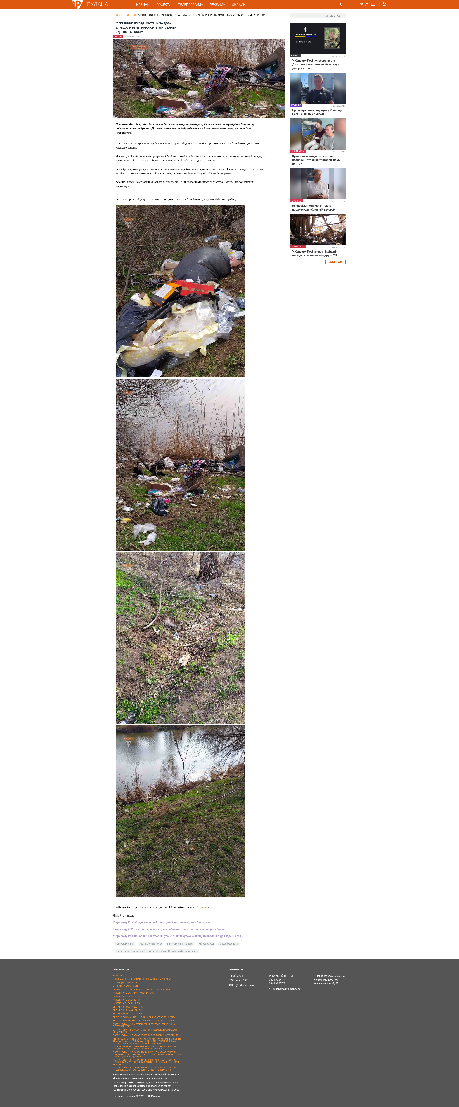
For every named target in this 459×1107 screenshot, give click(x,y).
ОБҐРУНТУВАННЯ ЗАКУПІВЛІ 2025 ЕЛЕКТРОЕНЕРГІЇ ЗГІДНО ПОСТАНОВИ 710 (144, 1025)
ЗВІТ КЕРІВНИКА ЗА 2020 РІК (128, 1010)
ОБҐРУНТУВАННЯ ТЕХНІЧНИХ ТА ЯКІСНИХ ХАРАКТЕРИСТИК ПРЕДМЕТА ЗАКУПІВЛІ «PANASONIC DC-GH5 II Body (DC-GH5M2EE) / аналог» (147, 1062)
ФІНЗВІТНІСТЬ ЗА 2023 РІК (126, 996)
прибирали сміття (125, 944)
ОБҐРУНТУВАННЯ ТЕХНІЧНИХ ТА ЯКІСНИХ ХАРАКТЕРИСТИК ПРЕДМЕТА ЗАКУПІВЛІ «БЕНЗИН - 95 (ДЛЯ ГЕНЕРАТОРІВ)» (144, 1069)
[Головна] (78, 8)
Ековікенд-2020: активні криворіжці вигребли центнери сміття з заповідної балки (169, 929)
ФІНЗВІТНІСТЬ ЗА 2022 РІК (126, 1000)
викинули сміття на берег (180, 944)
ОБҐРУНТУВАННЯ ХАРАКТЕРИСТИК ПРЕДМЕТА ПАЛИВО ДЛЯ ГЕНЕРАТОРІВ (145, 1031)
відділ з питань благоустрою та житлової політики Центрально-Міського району (157, 951)
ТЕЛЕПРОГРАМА (190, 4)
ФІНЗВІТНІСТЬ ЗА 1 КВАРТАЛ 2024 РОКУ (133, 993)
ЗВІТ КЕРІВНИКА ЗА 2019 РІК (128, 1013)
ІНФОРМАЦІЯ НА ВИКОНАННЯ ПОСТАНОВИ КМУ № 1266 (142, 979)
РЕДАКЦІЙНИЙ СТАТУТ (125, 982)
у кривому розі (206, 944)
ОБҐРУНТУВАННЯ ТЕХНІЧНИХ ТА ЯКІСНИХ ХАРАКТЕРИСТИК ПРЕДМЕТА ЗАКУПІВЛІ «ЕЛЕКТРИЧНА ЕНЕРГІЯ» (144, 1047)
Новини (130, 14)
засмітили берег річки (150, 944)
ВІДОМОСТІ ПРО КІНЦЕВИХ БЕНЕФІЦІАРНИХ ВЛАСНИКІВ (142, 989)
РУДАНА (97, 4)
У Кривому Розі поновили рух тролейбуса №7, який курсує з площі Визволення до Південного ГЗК (179, 936)
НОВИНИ (143, 4)
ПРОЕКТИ (164, 4)
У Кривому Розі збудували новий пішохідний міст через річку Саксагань (162, 922)
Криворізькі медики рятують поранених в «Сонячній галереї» (313, 207)
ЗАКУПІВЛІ (118, 975)
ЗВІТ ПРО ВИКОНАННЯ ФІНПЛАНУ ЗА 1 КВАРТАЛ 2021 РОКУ (144, 1017)
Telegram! (201, 907)
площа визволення (229, 944)
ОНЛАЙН (238, 4)
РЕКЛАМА (217, 4)
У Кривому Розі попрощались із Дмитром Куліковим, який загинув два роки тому (315, 64)
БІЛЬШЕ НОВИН (335, 262)
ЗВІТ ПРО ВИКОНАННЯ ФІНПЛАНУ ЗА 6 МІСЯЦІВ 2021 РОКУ (143, 1020)
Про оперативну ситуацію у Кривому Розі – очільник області (317, 112)
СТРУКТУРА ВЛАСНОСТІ (125, 986)
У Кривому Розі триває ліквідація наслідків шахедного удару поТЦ (314, 253)
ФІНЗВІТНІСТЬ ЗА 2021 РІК (126, 1003)
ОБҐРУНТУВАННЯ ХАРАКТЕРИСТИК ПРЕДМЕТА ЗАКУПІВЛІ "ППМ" (147, 1035)
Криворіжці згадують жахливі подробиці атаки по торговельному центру (316, 159)
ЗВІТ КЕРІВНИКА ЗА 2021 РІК (128, 1007)
